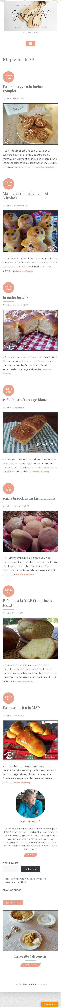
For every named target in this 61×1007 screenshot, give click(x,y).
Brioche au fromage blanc (25, 399)
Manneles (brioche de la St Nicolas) (25, 195)
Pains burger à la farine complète (23, 88)
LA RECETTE (30, 965)
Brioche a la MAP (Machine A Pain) (27, 603)
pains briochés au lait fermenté (29, 498)
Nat (7, 99)
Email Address (12, 890)
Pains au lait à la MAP (21, 707)
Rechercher (10, 863)
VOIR (30, 855)
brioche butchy (16, 297)
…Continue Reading (44, 167)
